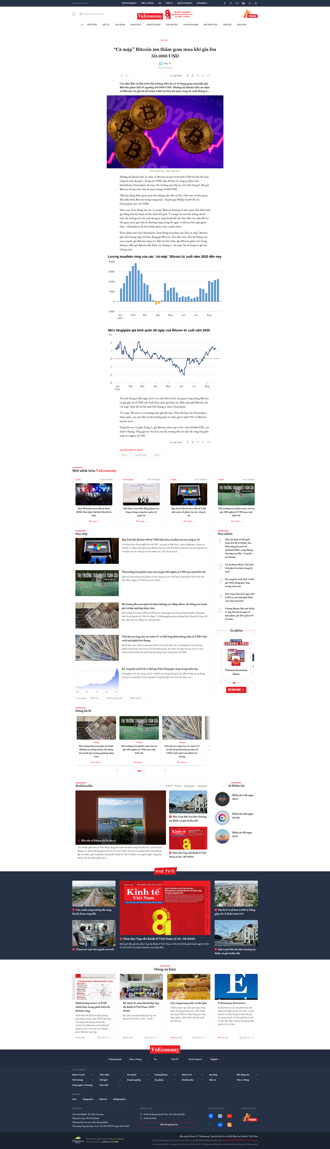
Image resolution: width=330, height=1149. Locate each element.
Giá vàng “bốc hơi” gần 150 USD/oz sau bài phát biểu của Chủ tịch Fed (239, 597)
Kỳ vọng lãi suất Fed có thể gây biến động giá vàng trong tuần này (160, 669)
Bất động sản (210, 25)
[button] (139, 771)
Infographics (189, 786)
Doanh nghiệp (190, 25)
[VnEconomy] (165, 255)
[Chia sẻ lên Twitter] (193, 75)
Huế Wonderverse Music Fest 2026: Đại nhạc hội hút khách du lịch (94, 512)
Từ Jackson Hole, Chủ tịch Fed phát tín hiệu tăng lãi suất (239, 568)
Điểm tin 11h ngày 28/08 (242, 816)
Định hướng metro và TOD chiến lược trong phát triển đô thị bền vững (92, 1007)
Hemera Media (117, 1139)
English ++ (202, 3)
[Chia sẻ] (208, 75)
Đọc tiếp (81, 534)
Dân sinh (241, 25)
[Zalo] (237, 3)
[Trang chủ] (82, 24)
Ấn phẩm (236, 630)
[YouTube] (243, 3)
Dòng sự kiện (165, 969)
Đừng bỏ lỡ (83, 711)
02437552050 (150, 1118)
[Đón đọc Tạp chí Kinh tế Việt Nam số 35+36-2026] (165, 908)
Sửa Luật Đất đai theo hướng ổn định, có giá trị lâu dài (187, 819)
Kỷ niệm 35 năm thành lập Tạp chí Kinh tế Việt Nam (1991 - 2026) (141, 1007)
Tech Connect (184, 3)
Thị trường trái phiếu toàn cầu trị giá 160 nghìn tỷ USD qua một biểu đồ (236, 512)
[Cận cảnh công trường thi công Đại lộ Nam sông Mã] (94, 894)
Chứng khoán (129, 3)
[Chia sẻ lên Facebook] (188, 75)
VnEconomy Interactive (232, 1003)
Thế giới (227, 25)
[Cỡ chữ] (127, 75)
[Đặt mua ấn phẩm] (250, 13)
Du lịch (78, 480)
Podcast (178, 786)
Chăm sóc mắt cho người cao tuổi (94, 949)
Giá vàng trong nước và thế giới (188, 1003)
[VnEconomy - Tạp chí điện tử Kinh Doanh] (165, 1049)
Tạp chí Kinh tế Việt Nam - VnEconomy (239, 1140)
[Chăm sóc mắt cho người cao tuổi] (94, 933)
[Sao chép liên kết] (203, 75)
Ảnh (74, 1099)
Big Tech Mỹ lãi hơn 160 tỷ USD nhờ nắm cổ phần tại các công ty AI (189, 512)
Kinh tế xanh (154, 25)
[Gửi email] (198, 75)
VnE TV (169, 3)
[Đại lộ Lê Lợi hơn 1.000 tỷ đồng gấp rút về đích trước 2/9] (236, 894)
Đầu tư (106, 25)
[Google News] (256, 3)
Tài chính (120, 25)
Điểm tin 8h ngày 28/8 (242, 834)
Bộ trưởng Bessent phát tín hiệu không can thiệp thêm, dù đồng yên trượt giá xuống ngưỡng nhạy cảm (164, 606)
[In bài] (122, 75)
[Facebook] (225, 3)
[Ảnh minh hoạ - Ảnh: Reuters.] (165, 97)
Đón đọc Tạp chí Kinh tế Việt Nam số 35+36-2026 (187, 855)
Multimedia (84, 786)
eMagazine (202, 786)
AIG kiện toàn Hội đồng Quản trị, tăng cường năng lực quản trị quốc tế (141, 512)
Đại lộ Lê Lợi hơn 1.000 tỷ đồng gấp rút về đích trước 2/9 (235, 912)
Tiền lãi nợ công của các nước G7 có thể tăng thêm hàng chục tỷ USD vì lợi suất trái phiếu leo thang (164, 638)
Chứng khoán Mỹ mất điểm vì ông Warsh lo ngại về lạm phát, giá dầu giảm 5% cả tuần (240, 613)
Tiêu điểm (92, 25)
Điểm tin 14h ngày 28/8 (243, 797)
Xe (159, 3)
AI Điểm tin (236, 785)
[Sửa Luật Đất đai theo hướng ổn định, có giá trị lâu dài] (236, 933)
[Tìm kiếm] (81, 14)
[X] (231, 3)
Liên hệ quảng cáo (169, 1125)
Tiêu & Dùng (147, 3)
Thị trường (172, 25)
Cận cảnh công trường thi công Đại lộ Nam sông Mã (91, 912)
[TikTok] (250, 3)
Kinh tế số (136, 25)
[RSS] (229, 1125)
